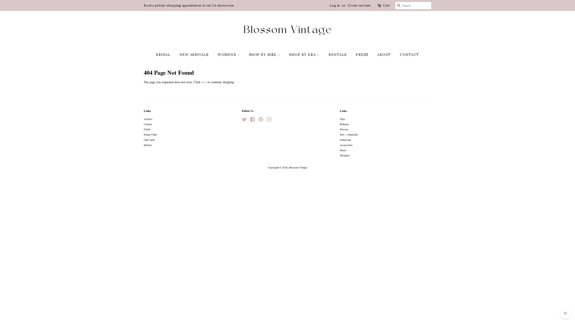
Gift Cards (149, 140)
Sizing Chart (150, 134)
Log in (335, 5)
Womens (227, 54)
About (384, 54)
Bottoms (344, 124)
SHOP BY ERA (303, 54)
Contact (409, 54)
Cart (386, 5)
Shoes (343, 150)
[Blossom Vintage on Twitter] (244, 120)
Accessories (346, 145)
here (204, 82)
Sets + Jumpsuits (349, 134)
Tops (342, 119)
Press (362, 54)
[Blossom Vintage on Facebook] (252, 120)
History (148, 145)
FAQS (147, 129)
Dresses (344, 129)
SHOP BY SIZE (263, 54)
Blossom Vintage (298, 167)
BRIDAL (163, 54)
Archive (148, 119)
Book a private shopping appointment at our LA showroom (189, 5)
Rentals (338, 54)
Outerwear (345, 140)
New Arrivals (194, 54)
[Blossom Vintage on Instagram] (268, 120)
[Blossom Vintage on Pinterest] (260, 120)
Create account (359, 5)
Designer (344, 155)
